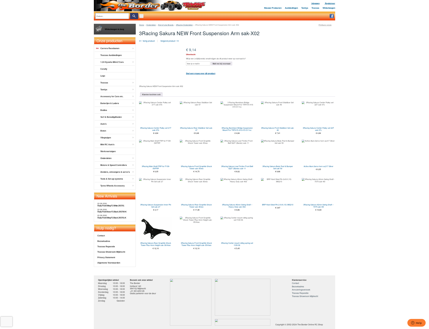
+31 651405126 (137, 290)
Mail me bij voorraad (221, 63)
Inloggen (315, 3)
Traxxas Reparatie (106, 246)
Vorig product (148, 40)
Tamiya (304, 7)
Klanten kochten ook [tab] (151, 94)
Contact (101, 235)
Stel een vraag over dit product (200, 73)
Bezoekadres (103, 241)
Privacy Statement (106, 257)
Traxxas (315, 7)
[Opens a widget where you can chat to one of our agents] (416, 323)
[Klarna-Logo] (125, 314)
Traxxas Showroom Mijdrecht (111, 251)
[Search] (134, 16)
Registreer (329, 3)
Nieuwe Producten (273, 7)
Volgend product (168, 40)
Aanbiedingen (291, 7)
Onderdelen (151, 24)
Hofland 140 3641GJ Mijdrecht (138, 287)
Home (141, 24)
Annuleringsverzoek (301, 289)
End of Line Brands (166, 24)
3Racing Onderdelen (184, 24)
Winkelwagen (329, 7)
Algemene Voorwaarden (108, 262)
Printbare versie (325, 25)
